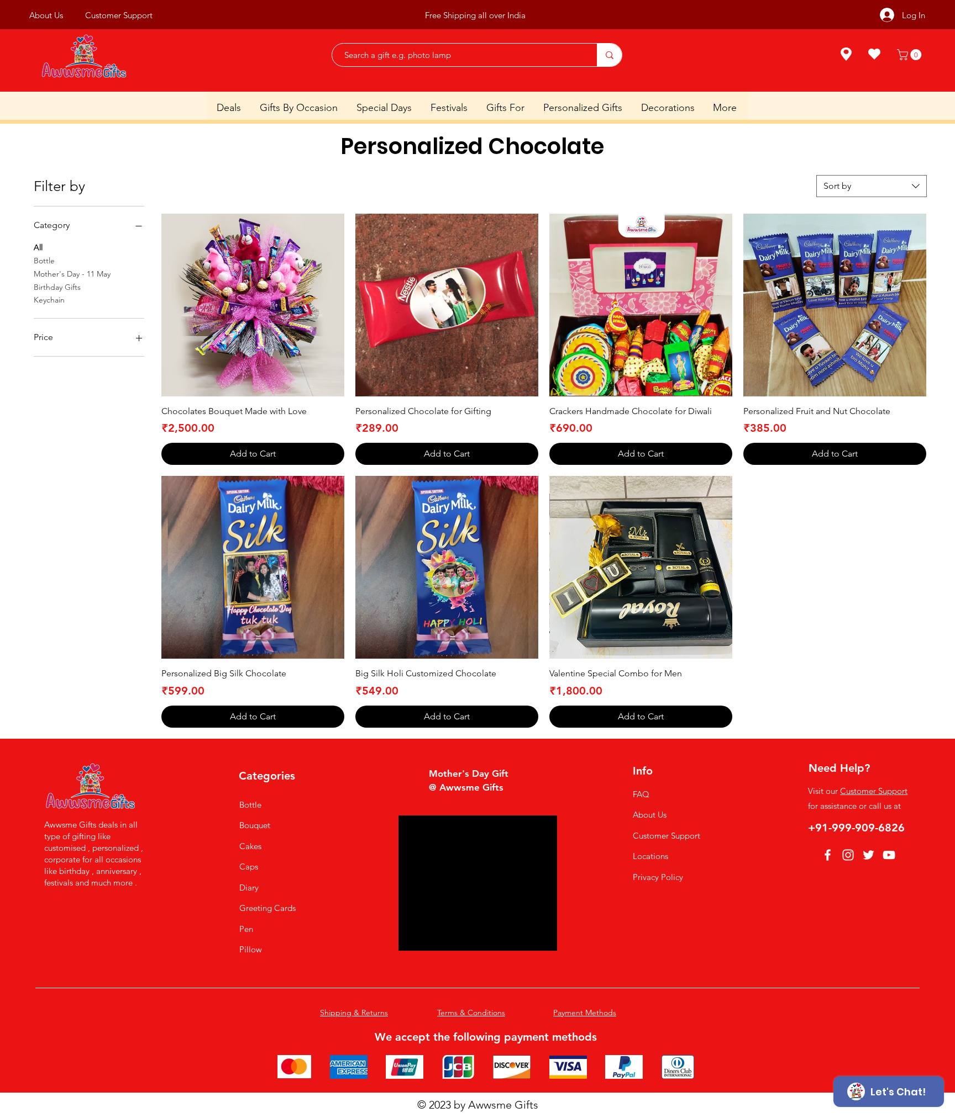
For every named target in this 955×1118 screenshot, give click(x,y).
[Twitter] (868, 854)
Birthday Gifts (57, 287)
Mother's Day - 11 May (72, 274)
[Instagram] (848, 854)
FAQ (641, 794)
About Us (650, 814)
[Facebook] (827, 854)
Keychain (49, 300)
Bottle (44, 261)
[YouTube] (888, 854)
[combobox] (871, 186)
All (38, 247)
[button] (910, 54)
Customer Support (666, 835)
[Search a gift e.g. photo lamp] (609, 55)
